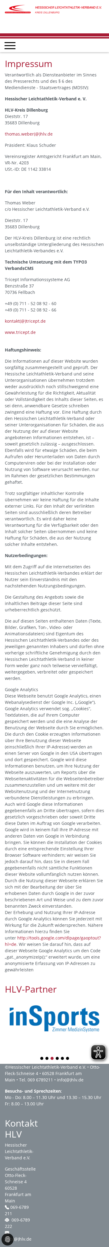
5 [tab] (62, 1059)
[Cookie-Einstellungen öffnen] (8, 1239)
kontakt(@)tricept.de (25, 321)
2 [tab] (47, 1059)
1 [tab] (42, 1059)
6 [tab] (68, 1059)
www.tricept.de (20, 332)
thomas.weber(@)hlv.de (29, 134)
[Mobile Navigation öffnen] (10, 45)
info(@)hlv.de (70, 1080)
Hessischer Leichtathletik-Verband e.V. (47, 1067)
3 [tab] (52, 1059)
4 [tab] (57, 1059)
